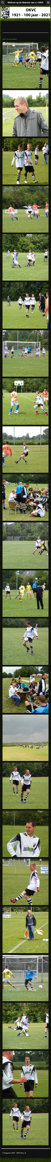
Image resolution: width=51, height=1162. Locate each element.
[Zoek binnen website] (2, 2)
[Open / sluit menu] (48, 2)
